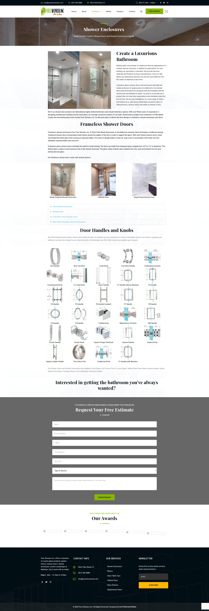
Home (74, 11)
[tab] (106, 206)
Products (95, 11)
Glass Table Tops (113, 576)
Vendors (120, 11)
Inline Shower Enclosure (62, 207)
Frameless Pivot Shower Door (65, 217)
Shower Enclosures (114, 566)
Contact (132, 11)
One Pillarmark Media (127, 607)
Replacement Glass (114, 590)
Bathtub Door (58, 212)
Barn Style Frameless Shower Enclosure (69, 222)
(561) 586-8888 (76, 3)
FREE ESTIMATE (154, 11)
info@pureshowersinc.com (53, 3)
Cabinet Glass (112, 580)
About (84, 11)
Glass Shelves (112, 585)
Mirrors (110, 571)
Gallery (108, 11)
